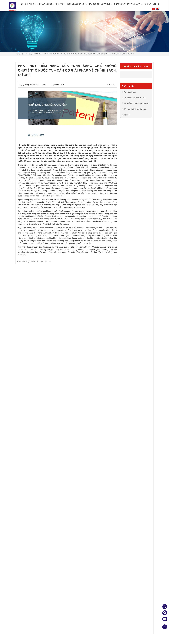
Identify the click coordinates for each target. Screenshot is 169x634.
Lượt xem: (55, 84)
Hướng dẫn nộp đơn (75, 4)
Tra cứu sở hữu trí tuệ (99, 4)
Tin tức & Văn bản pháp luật (127, 4)
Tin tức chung (130, 92)
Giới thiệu (29, 4)
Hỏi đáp (147, 4)
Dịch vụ (59, 4)
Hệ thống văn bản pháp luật (136, 103)
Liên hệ (156, 4)
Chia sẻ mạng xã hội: (26, 261)
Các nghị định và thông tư (135, 109)
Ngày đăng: (24, 84)
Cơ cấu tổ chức (44, 4)
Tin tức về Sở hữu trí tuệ (135, 97)
